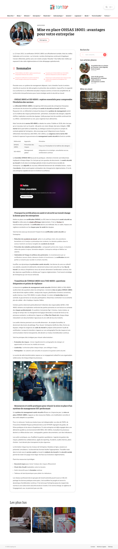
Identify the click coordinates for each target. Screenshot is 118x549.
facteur (59, 222)
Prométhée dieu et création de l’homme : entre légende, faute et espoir (99, 67)
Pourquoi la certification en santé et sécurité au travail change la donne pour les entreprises (27, 78)
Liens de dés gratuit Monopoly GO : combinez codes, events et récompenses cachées (99, 79)
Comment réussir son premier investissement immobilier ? (42, 519)
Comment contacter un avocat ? (20, 519)
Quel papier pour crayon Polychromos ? (65, 519)
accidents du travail (30, 239)
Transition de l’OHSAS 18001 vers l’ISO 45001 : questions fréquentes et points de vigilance (57, 73)
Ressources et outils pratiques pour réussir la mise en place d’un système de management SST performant (58, 79)
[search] (106, 7)
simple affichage (35, 222)
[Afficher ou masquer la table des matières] (51, 69)
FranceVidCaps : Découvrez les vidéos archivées (93, 99)
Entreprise (43, 40)
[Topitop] (59, 7)
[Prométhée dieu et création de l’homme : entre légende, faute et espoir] (85, 68)
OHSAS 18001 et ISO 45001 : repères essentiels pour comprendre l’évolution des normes (28, 73)
